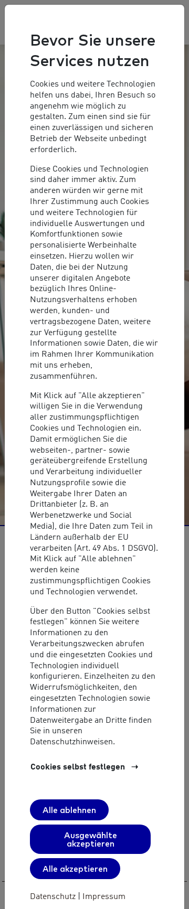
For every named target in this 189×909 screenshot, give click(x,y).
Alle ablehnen (69, 810)
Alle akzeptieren (75, 868)
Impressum (102, 897)
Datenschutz (54, 897)
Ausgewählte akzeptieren (90, 839)
